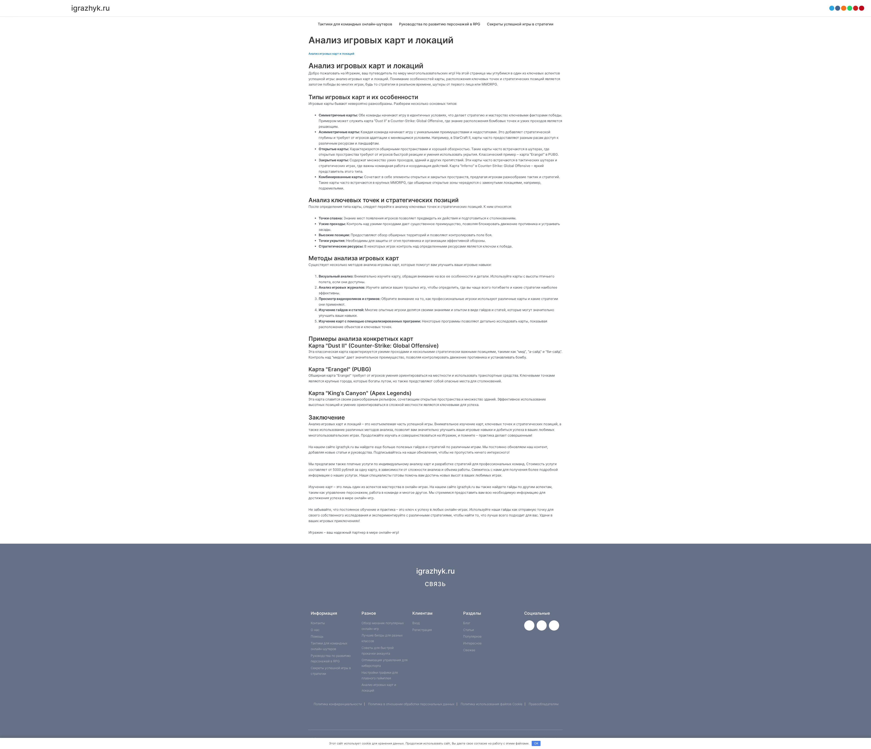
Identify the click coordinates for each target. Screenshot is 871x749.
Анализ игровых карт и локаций (331, 53)
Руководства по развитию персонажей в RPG (439, 24)
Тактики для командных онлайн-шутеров (355, 24)
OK (536, 743)
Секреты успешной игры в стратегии (520, 24)
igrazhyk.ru (90, 8)
